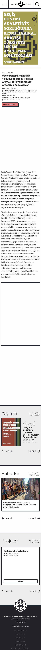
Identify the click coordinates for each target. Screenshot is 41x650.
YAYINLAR (20, 641)
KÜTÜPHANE (20, 645)
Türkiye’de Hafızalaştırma (16, 551)
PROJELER (20, 634)
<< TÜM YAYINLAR (7, 72)
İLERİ (32, 451)
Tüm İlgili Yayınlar (33, 414)
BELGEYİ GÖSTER (9, 104)
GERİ (9, 451)
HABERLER (20, 638)
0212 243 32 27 (20, 622)
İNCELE (20, 581)
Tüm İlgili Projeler (33, 541)
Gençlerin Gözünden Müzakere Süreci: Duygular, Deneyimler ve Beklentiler (31, 433)
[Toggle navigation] (4, 4)
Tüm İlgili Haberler (33, 474)
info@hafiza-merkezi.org (20, 626)
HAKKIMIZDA (20, 630)
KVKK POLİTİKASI (20, 649)
